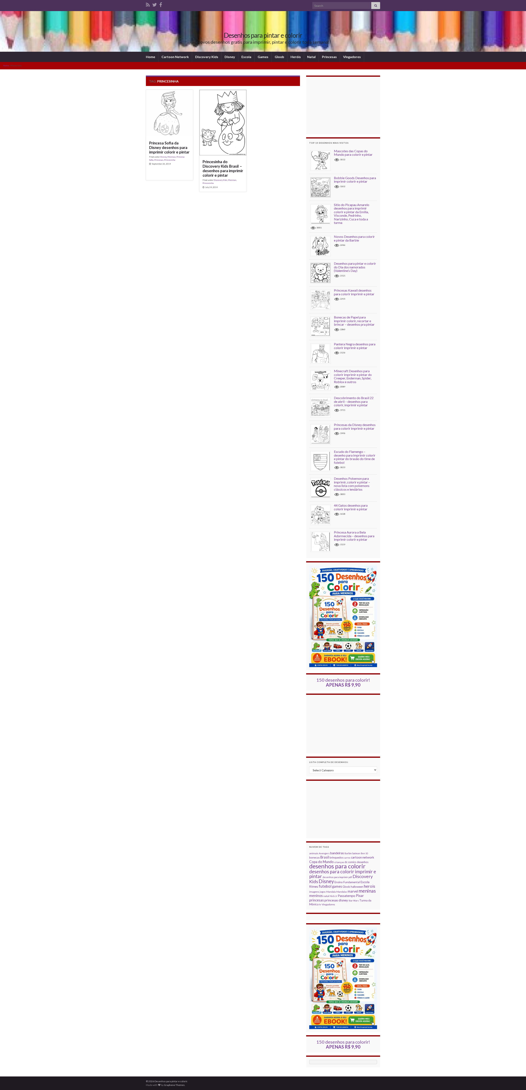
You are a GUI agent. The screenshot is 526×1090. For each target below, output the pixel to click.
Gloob (279, 57)
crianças (339, 862)
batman (356, 853)
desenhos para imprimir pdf (337, 877)
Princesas (329, 57)
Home (150, 57)
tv (320, 904)
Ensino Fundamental (347, 882)
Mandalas (341, 891)
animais (313, 853)
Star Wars (353, 900)
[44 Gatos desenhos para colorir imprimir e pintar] (322, 514)
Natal (311, 57)
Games (263, 57)
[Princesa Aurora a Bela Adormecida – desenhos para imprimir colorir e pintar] (322, 541)
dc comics (350, 862)
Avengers (324, 853)
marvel (353, 891)
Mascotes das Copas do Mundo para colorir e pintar (353, 153)
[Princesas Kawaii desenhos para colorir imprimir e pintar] (322, 299)
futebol (325, 886)
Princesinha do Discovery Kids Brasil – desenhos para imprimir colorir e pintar (223, 168)
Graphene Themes (174, 1085)
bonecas (314, 857)
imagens (314, 891)
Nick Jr (333, 896)
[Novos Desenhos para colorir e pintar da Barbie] (322, 245)
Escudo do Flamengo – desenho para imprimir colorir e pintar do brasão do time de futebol (354, 457)
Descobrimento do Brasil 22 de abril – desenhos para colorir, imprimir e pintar (354, 401)
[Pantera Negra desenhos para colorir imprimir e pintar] (322, 353)
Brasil (324, 857)
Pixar (360, 896)
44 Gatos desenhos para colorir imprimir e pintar (351, 507)
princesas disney (336, 900)
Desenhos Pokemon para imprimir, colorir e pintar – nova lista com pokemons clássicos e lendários (352, 483)
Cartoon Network (175, 57)
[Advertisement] (343, 105)
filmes (313, 886)
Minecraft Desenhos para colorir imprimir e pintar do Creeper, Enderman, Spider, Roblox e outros (353, 376)
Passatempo (346, 896)
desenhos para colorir (337, 866)
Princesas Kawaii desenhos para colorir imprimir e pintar (354, 292)
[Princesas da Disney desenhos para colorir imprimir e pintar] (322, 433)
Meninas (171, 157)
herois (369, 886)
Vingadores (352, 57)
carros (347, 857)
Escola (246, 57)
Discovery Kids (206, 57)
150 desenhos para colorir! (343, 682)
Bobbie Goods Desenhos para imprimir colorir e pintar (355, 179)
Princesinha (169, 160)
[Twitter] (154, 4)
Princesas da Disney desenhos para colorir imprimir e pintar (355, 426)
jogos (323, 891)
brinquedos (336, 857)
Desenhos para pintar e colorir (263, 35)
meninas (367, 891)
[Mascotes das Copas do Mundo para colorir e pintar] (322, 160)
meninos (316, 895)
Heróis (296, 57)
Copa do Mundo (321, 862)
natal (326, 896)
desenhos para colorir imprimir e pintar (342, 874)
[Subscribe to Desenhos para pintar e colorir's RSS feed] (148, 4)
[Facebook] (160, 4)
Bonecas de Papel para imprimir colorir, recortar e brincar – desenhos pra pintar (354, 320)
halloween (357, 886)
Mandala (331, 891)
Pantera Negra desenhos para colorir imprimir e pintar (354, 346)
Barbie (348, 853)
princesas (316, 900)
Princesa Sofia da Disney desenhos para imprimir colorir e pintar (169, 147)
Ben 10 (364, 853)
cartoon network (362, 857)
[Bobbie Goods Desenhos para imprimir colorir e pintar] (322, 187)
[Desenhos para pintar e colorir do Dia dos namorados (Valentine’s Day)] (322, 272)
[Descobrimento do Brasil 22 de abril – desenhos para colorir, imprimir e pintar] (322, 407)
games (337, 886)
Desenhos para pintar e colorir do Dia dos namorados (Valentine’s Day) (355, 266)
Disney (230, 57)
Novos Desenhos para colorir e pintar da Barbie (354, 238)
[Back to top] (517, 1081)
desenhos (362, 862)
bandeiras (337, 853)
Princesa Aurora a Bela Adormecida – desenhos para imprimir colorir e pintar (354, 535)
